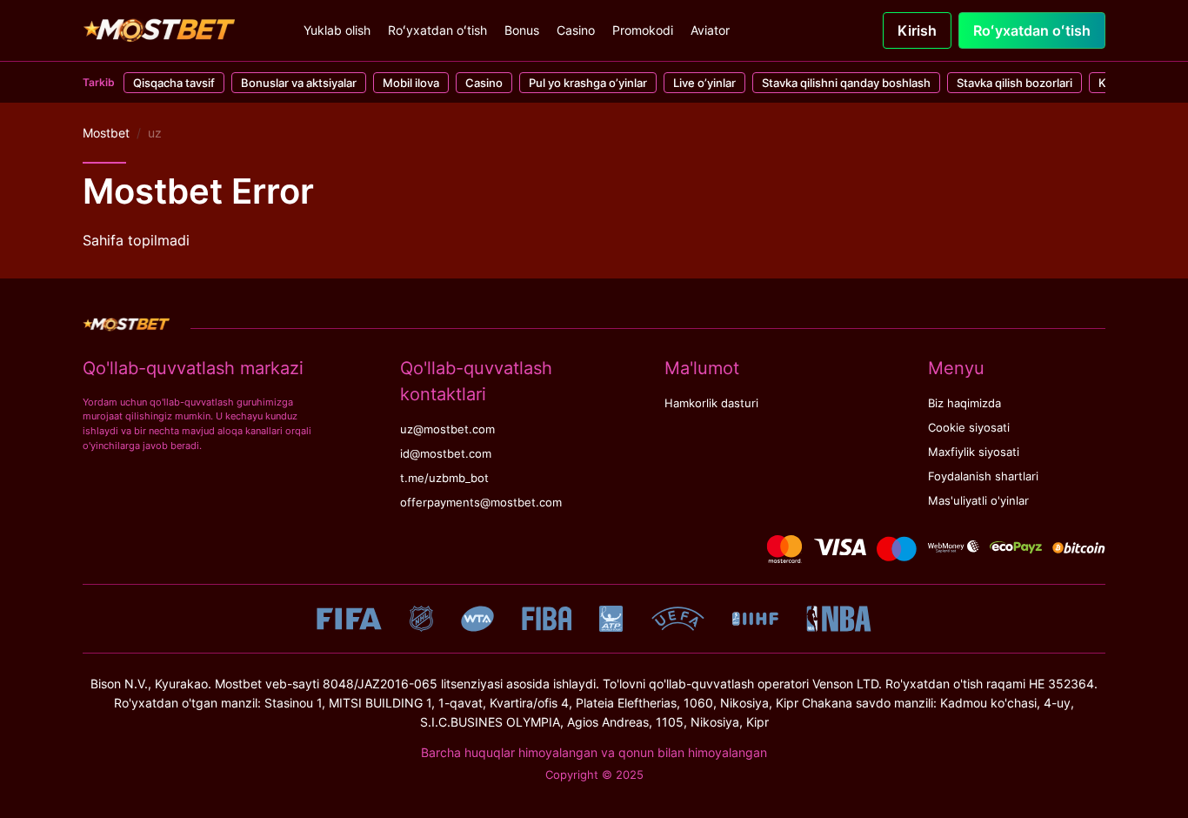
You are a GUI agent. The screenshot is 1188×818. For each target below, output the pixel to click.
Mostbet (106, 132)
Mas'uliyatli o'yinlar (978, 500)
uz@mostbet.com (447, 429)
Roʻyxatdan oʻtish (437, 30)
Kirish (917, 30)
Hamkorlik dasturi (711, 403)
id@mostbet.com (445, 453)
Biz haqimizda (964, 403)
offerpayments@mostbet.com (481, 502)
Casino (576, 30)
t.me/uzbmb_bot (444, 478)
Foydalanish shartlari (983, 476)
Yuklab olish (337, 30)
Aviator (710, 30)
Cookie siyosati (969, 427)
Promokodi (642, 30)
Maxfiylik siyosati (973, 452)
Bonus (521, 30)
